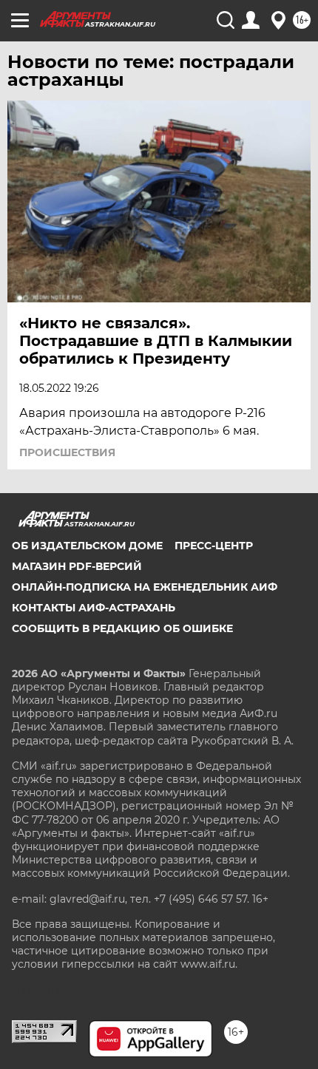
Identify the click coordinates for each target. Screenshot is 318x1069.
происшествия (67, 452)
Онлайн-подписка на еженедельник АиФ (144, 587)
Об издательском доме (87, 545)
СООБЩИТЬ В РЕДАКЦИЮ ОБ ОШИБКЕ (122, 628)
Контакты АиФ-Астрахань (93, 607)
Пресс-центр (214, 545)
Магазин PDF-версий (77, 566)
